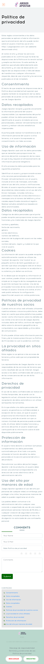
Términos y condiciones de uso (22, 651)
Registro (30, 659)
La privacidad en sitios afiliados (18, 614)
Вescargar (14, 659)
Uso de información (13, 600)
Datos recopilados (13, 596)
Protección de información (16, 621)
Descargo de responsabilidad (22, 648)
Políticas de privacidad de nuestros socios (22, 610)
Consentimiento (12, 593)
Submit (7, 576)
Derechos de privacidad (15, 617)
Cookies (9, 607)
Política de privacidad (22, 653)
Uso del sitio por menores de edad (19, 624)
